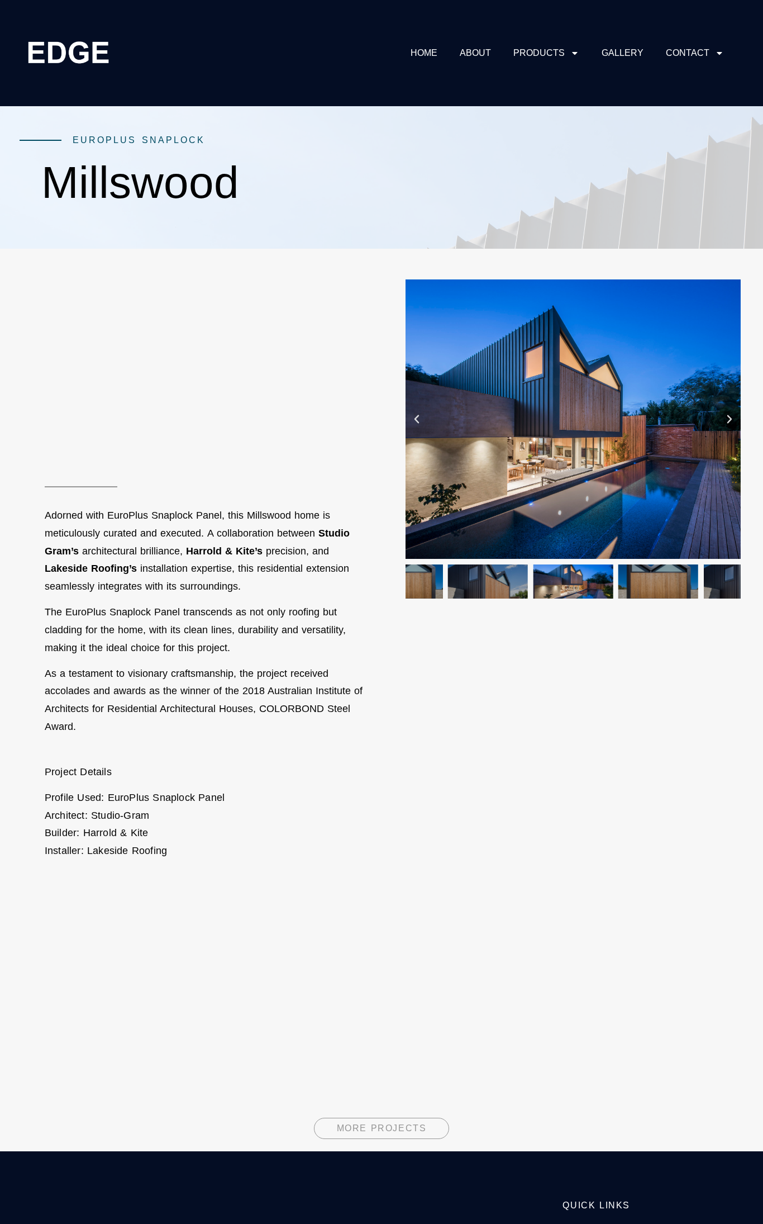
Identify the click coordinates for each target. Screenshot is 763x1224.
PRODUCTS (539, 53)
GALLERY (622, 53)
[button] (416, 419)
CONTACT (687, 53)
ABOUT (475, 53)
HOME (424, 53)
